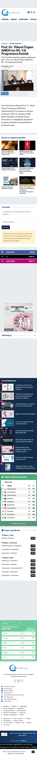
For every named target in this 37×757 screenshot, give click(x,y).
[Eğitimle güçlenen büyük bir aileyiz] (10, 181)
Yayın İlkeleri (7, 720)
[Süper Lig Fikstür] (34, 530)
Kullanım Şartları (18, 720)
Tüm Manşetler (8, 697)
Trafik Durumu (8, 693)
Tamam (33, 747)
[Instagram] (22, 680)
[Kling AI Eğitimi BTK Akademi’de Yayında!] (10, 162)
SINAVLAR (22, 712)
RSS (5, 734)
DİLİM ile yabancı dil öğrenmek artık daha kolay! (26, 153)
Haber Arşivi (7, 701)
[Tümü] (34, 335)
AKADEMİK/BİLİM (8, 710)
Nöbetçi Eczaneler (9, 686)
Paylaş (6, 93)
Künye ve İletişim (18, 718)
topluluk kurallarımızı (19, 233)
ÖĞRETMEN (23, 19)
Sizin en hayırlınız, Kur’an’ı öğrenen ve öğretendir (8, 153)
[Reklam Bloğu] (18, 317)
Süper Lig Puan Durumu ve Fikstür (14, 695)
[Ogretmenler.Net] (10, 12)
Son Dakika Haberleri (10, 699)
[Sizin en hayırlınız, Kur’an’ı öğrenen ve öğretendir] (10, 145)
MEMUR (14, 19)
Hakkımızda (6, 718)
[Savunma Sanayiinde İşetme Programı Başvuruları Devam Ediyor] (27, 162)
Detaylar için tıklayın (18, 523)
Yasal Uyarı (6, 724)
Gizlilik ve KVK (20, 722)
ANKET (22, 715)
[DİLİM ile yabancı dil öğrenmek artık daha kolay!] (27, 145)
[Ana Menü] (34, 12)
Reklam (29, 722)
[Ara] (31, 12)
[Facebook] (15, 680)
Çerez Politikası (8, 722)
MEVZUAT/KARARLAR (10, 712)
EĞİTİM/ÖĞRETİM (15, 43)
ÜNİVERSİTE (20, 708)
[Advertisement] (18, 283)
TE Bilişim (23, 740)
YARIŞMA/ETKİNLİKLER (10, 715)
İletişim (28, 718)
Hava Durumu (8, 688)
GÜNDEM (4, 19)
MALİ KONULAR (21, 710)
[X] (18, 680)
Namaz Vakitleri (8, 690)
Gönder (6, 227)
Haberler (4, 43)
